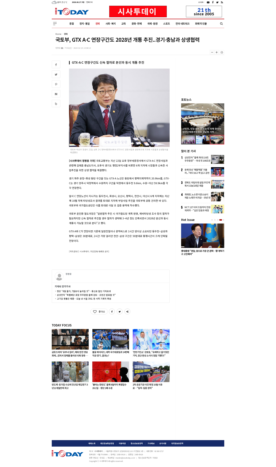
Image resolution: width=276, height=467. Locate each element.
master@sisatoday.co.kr (125, 457)
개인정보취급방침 (107, 443)
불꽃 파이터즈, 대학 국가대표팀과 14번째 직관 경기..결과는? (110, 353)
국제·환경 (152, 23)
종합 (71, 23)
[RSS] (222, 2)
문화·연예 (137, 23)
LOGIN (200, 2)
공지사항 (162, 443)
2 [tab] (215, 220)
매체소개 (91, 443)
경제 (97, 23)
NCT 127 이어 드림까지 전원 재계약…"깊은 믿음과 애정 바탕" (197, 209)
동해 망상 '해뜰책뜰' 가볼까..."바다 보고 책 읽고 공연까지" (197, 171)
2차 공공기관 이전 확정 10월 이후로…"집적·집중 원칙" (147, 386)
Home (58, 33)
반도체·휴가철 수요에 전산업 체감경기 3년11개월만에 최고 (70, 386)
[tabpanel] (202, 240)
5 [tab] (223, 220)
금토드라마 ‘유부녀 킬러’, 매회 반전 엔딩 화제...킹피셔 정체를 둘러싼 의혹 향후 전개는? (70, 353)
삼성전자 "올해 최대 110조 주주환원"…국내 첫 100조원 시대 (197, 159)
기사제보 (151, 443)
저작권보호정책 (177, 443)
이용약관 (122, 443)
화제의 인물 (201, 23)
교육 (123, 23)
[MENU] (55, 23)
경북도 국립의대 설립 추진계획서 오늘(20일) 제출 (197, 184)
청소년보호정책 (137, 443)
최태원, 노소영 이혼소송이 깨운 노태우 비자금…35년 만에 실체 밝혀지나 (197, 196)
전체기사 (89, 2)
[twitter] (217, 2)
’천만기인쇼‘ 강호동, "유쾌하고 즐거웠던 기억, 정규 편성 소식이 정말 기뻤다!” (151, 353)
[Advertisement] (111, 417)
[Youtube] (208, 2)
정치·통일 (84, 23)
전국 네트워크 (182, 23)
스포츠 (166, 23)
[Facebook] (212, 2)
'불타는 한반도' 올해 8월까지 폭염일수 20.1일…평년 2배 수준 (109, 386)
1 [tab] (212, 220)
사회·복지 (111, 23)
